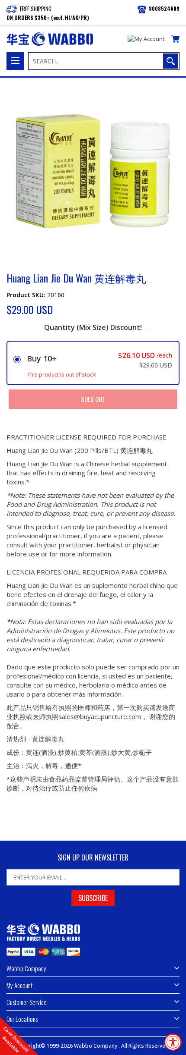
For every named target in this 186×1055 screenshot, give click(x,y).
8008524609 (164, 8)
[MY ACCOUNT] (146, 39)
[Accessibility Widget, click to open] (173, 1042)
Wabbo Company (96, 1045)
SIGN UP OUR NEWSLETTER (93, 858)
